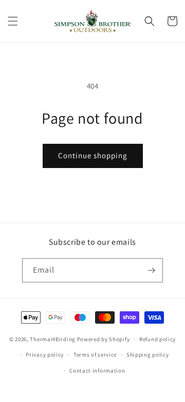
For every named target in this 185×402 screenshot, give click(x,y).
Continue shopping (92, 155)
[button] (13, 21)
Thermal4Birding (53, 339)
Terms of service (95, 354)
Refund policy (157, 339)
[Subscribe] (151, 270)
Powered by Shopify (103, 339)
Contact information (97, 370)
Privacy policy (45, 354)
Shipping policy (147, 354)
